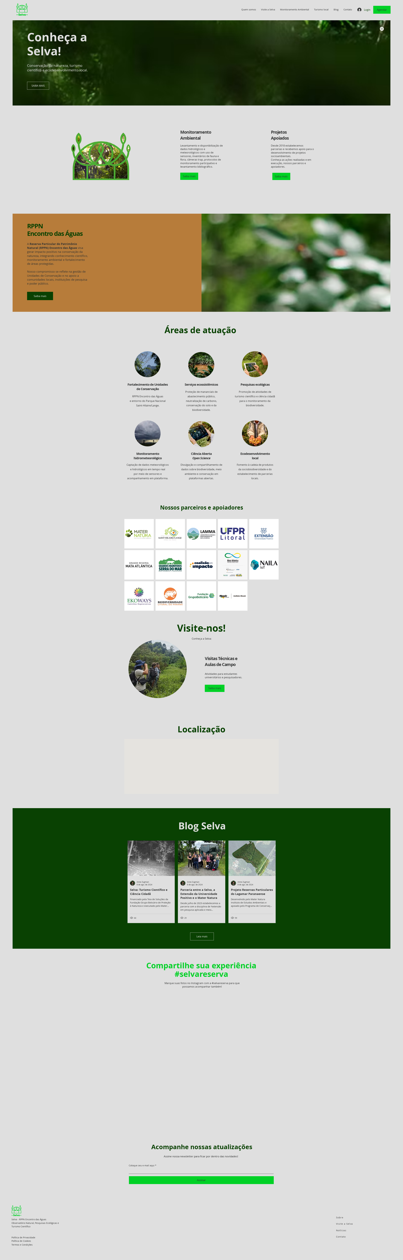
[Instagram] (382, 29)
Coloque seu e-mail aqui (141, 1174)
